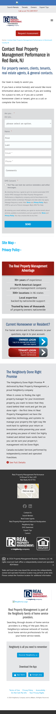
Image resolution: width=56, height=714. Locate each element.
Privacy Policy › (11, 250)
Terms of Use (14, 690)
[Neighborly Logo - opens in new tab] (28, 601)
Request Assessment (28, 33)
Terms (28, 202)
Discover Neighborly (27, 655)
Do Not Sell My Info (19, 693)
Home (4, 40)
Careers (27, 533)
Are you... (10, 113)
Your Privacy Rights (36, 693)
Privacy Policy (38, 202)
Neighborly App (27, 524)
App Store (20, 675)
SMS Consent (11, 180)
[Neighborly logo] (28, 2)
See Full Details (18, 462)
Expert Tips (44, 7)
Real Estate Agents (28, 519)
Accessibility (40, 690)
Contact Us (28, 513)
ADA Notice (14, 564)
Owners (34, 7)
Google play (37, 675)
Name (8, 131)
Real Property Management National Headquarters (27, 521)
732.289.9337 (32, 11)
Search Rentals (13, 7)
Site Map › (8, 243)
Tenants (25, 7)
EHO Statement (27, 527)
